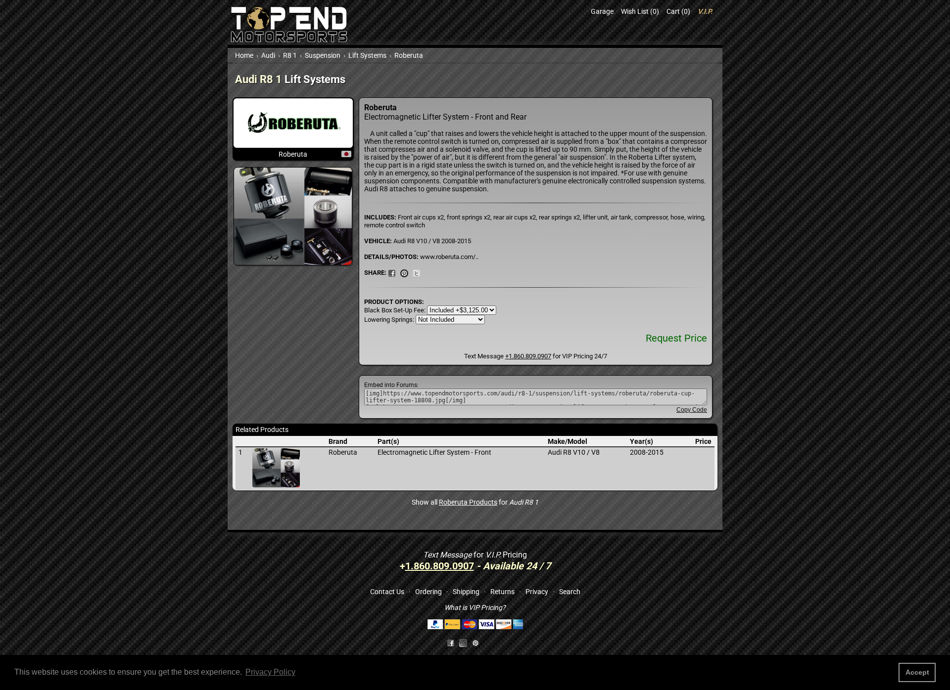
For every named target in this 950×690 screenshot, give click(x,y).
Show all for (475, 502)
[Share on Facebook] (451, 643)
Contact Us (387, 592)
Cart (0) (678, 11)
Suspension (322, 55)
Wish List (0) (640, 11)
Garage (602, 11)
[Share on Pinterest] (404, 272)
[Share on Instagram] (465, 643)
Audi (268, 55)
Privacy (536, 592)
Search (569, 592)
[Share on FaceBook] (392, 272)
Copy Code (691, 409)
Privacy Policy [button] (270, 672)
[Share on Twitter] (417, 272)
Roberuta (408, 55)
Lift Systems (367, 55)
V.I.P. (705, 11)
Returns (502, 592)
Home (244, 55)
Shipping (466, 592)
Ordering (428, 592)
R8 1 (290, 55)
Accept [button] (917, 672)
